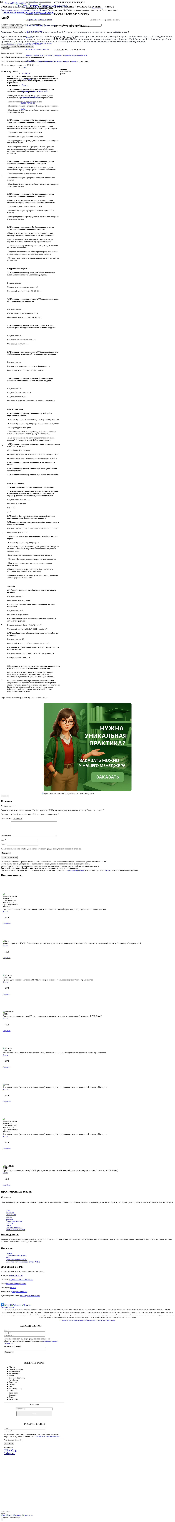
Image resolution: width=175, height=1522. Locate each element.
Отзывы (9, 1217)
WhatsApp (38, 1491)
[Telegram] (26, 1305)
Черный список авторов (15, 1230)
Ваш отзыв (6, 836)
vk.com (13, 1288)
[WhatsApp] (16, 1305)
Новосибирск (14, 1371)
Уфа (10, 1386)
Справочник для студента (16, 1255)
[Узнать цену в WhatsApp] (109, 790)
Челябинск (13, 1380)
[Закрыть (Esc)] (9, 1511)
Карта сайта (111, 1320)
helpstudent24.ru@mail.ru (16, 1284)
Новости (9, 1223)
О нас (8, 1210)
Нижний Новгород (17, 1378)
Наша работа (11, 1215)
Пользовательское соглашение (94, 1320)
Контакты (10, 1213)
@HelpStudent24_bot (19, 1292)
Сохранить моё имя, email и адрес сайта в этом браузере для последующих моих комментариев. (42, 849)
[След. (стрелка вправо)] (4, 1513)
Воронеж (12, 1395)
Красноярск (14, 1382)
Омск (11, 1391)
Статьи (8, 1225)
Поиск (34, 1414)
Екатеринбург (14, 1374)
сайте (108, 870)
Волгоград (13, 1399)
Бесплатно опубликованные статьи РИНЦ (23, 1262)
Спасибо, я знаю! (38, 1507)
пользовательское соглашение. (47, 1436)
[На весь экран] (4, 1511)
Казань (12, 1376)
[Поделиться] (7, 1511)
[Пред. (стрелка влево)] (2, 1513)
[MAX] (8, 1305)
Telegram (51, 1491)
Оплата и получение (14, 1228)
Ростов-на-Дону (15, 1389)
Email (4, 844)
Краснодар (13, 1393)
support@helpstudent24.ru (30, 1296)
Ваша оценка (7, 818)
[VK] (3, 1305)
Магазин (9, 1219)
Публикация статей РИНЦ (16, 1260)
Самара (12, 1384)
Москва (12, 1367)
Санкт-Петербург (16, 1369)
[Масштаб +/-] (2, 1511)
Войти (117, 32)
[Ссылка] (14, 3)
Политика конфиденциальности (71, 1320)
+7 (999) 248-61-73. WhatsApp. (21, 1280)
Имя (3, 840)
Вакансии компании (14, 1221)
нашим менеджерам (76, 870)
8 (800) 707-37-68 (16, 1276)
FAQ (8, 1258)
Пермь (11, 1397)
